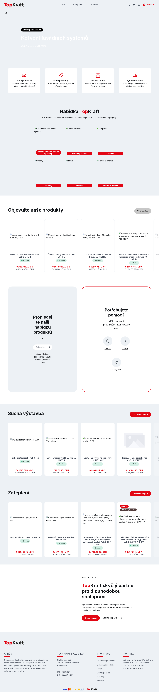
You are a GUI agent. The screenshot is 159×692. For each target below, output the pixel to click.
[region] (79, 246)
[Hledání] (128, 4)
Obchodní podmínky (106, 660)
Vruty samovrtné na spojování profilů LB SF (98, 459)
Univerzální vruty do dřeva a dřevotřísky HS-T (24, 255)
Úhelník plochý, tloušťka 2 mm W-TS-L (61, 255)
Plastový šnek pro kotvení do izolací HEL (61, 538)
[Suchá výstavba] (79, 141)
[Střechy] (48, 174)
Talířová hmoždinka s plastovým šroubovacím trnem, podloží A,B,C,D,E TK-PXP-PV (134, 539)
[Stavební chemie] (110, 174)
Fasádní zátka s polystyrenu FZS (25, 537)
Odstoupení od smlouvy (103, 675)
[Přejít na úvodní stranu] (14, 4)
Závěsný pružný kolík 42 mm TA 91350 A (61, 459)
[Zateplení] (110, 141)
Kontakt (100, 681)
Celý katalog (142, 211)
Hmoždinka (39, 357)
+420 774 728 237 (136, 665)
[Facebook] (153, 641)
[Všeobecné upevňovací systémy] (48, 141)
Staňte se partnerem (112, 618)
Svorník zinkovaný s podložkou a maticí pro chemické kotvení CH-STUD (134, 256)
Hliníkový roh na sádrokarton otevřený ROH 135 (134, 459)
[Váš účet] (139, 4)
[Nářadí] (79, 174)
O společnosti (91, 618)
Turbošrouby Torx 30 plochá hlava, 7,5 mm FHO (98, 255)
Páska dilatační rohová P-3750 (25, 458)
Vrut (48, 357)
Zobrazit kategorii (140, 414)
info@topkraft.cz (137, 668)
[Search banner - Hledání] (49, 347)
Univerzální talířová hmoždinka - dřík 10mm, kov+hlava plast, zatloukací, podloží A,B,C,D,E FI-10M (97, 540)
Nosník (38, 359)
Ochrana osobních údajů (105, 667)
